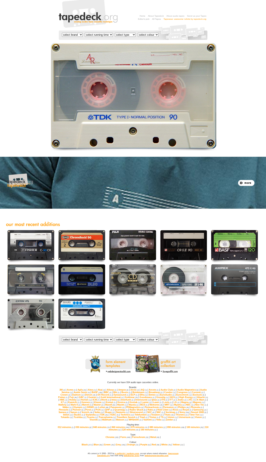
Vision (199, 417)
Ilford (105, 399)
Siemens (122, 412)
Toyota (92, 417)
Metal (154, 437)
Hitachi (202, 397)
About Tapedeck (156, 16)
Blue (98, 444)
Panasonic (117, 407)
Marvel (87, 404)
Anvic (134, 389)
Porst (89, 409)
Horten (86, 399)
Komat (111, 402)
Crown (65, 394)
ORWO (92, 407)
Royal (187, 409)
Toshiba (79, 417)
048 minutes (101, 427)
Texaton (156, 414)
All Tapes (156, 19)
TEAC (114, 414)
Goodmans (147, 397)
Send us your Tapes (196, 16)
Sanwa (63, 412)
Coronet (197, 392)
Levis (167, 402)
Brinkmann (139, 392)
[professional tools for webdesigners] (108, 372)
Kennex (86, 402)
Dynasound (121, 394)
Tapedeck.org (103, 456)
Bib (116, 392)
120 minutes (130, 429)
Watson (121, 419)
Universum (186, 417)
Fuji (73, 397)
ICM (96, 399)
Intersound (142, 399)
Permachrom (153, 407)
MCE (144, 404)
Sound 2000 (198, 412)
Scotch (86, 412)
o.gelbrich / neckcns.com (127, 453)
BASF (97, 392)
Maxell (110, 404)
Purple (145, 444)
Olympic (79, 407)
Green (109, 444)
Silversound (137, 412)
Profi (99, 409)
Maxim (122, 404)
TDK (104, 414)
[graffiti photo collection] (157, 372)
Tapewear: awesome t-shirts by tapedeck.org (185, 19)
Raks (151, 409)
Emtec (153, 394)
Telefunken (142, 414)
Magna (186, 402)
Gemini (93, 397)
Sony (184, 412)
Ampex (123, 389)
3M (62, 389)
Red (155, 444)
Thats (169, 414)
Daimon (77, 394)
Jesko (181, 399)
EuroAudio (167, 394)
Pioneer (78, 409)
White (166, 444)
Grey (120, 444)
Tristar (154, 417)
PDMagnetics (134, 407)
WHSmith (135, 419)
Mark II (75, 404)
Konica (122, 402)
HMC (63, 399)
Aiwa (92, 389)
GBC (82, 397)
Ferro (125, 437)
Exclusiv (198, 394)
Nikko (67, 407)
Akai (101, 389)
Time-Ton (195, 414)
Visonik (95, 419)
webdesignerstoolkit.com (156, 456)
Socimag (171, 412)
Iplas (155, 399)
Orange (132, 444)
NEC (189, 404)
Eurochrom (183, 394)
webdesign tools (131, 456)
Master (98, 404)
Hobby (74, 399)
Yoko (160, 419)
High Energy (187, 397)
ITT (172, 399)
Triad (143, 417)
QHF (108, 409)
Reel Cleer (164, 409)
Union (172, 417)
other (103, 407)
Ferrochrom (140, 437)
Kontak (134, 402)
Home (142, 16)
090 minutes (176, 427)
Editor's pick (143, 19)
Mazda (133, 404)
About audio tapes (175, 16)
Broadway (155, 392)
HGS (173, 397)
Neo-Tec (201, 404)
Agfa (82, 389)
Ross (177, 409)
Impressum (173, 453)
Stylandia (91, 414)
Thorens (181, 414)
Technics (127, 414)
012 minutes (66, 427)
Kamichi (74, 402)
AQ (144, 389)
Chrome (112, 437)
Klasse (99, 402)
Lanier (146, 402)
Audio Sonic (82, 392)
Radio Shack (137, 409)
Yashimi (148, 419)
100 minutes (194, 427)
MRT (168, 404)
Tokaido (66, 417)
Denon (90, 394)
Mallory (63, 404)
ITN (164, 399)
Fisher (63, 397)
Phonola (196, 407)
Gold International (112, 397)
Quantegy (121, 409)
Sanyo (75, 412)
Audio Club (167, 389)
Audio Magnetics (187, 389)
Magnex (198, 402)
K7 (63, 402)
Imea (115, 399)
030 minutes (83, 427)
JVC (191, 399)
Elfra (143, 394)
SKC (150, 412)
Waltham (108, 419)
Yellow (178, 444)
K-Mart (202, 399)
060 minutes (120, 427)
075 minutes (139, 427)
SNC (160, 412)
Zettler (170, 419)
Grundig (162, 397)
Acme (71, 389)
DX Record (104, 394)
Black (87, 444)
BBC (107, 392)
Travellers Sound (127, 417)
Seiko (98, 412)
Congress (183, 392)
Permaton (169, 407)
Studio (79, 414)
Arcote (154, 389)
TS (163, 417)
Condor (169, 392)
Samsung (199, 409)
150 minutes (148, 429)
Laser (157, 402)
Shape (109, 412)
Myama (179, 404)
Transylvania (107, 417)
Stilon (67, 414)
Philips (183, 407)
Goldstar (131, 397)
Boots (126, 392)
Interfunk (127, 399)
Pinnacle (65, 409)
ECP (134, 394)
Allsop (111, 389)
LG (176, 402)
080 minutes (157, 427)
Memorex (156, 404)
